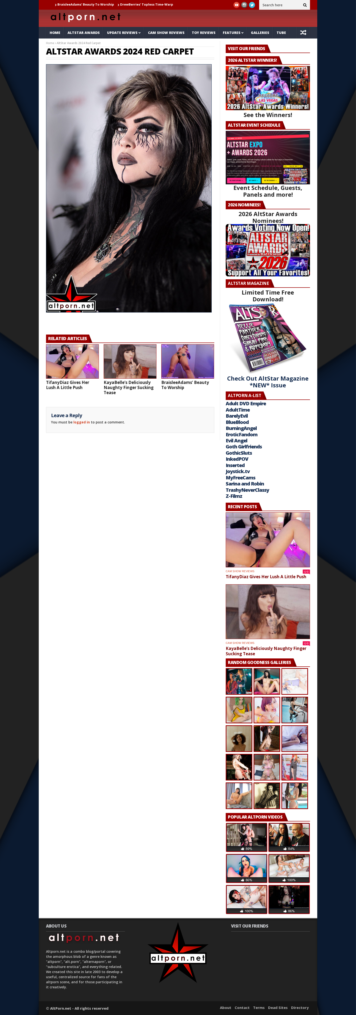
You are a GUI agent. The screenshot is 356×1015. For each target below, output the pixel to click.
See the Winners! (268, 115)
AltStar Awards (84, 32)
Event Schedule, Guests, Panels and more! (267, 191)
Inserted (235, 465)
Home (55, 32)
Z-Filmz (234, 496)
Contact (242, 1007)
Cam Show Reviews (166, 32)
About (225, 1007)
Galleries (260, 32)
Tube (281, 32)
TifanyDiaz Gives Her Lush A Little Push (67, 385)
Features (231, 32)
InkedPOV (237, 459)
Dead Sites (278, 1007)
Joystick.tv (238, 471)
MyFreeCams (240, 477)
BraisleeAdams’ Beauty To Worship (185, 385)
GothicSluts (239, 453)
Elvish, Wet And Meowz (157, 4)
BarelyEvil (237, 416)
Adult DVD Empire (246, 403)
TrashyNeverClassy (247, 490)
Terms (259, 1007)
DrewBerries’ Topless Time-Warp (106, 4)
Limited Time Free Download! (268, 295)
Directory (300, 1007)
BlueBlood (237, 422)
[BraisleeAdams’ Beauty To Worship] (187, 361)
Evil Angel (236, 440)
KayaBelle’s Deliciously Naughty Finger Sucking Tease (129, 387)
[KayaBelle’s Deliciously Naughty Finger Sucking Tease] (130, 361)
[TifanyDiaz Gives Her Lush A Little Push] (72, 361)
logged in (81, 422)
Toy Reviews (204, 32)
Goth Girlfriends (244, 446)
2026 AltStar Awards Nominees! (268, 217)
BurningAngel (241, 428)
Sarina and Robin (245, 483)
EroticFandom (241, 434)
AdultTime (238, 409)
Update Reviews (122, 32)
